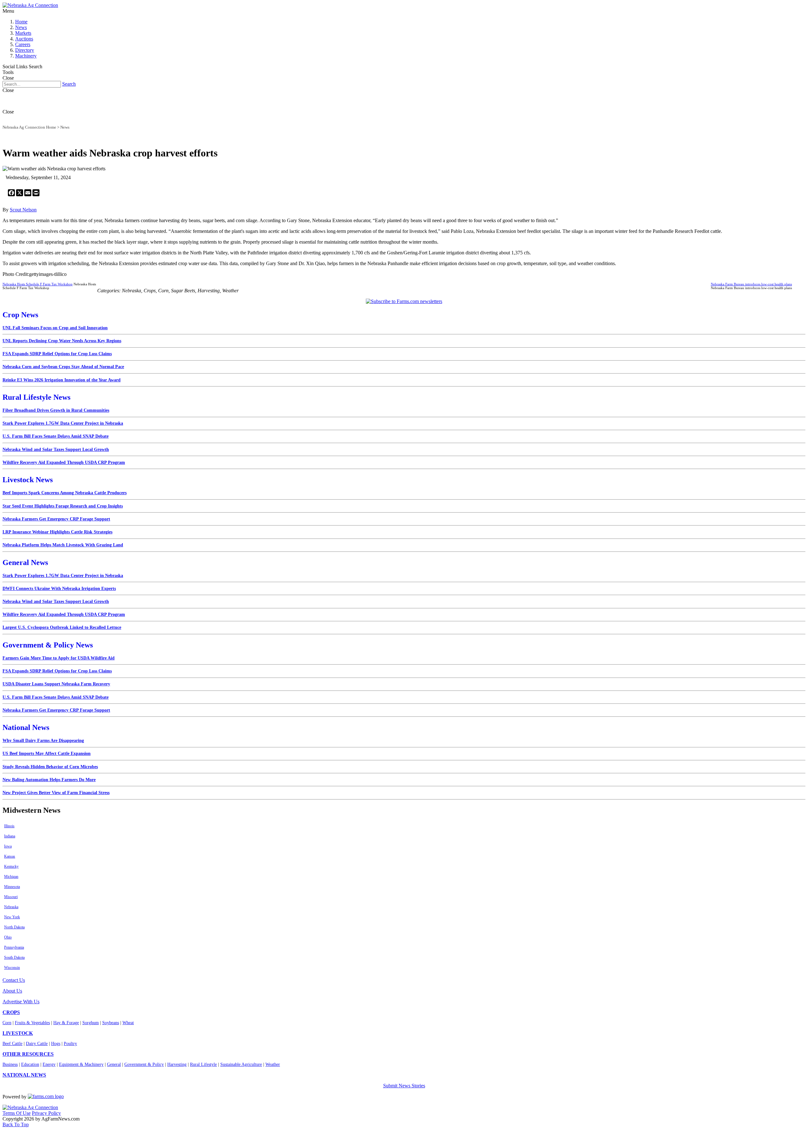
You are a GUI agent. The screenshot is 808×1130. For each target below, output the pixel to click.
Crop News (20, 315)
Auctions (24, 38)
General (114, 1064)
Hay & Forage (66, 1022)
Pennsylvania (14, 947)
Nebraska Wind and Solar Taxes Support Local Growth (56, 449)
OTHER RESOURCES (28, 1054)
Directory (24, 50)
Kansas (9, 856)
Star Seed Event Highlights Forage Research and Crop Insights (63, 506)
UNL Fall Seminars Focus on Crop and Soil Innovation (55, 327)
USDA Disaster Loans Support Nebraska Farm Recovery (56, 684)
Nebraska (11, 907)
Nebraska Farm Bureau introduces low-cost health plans (751, 284)
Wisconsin (12, 967)
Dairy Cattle (37, 1043)
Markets (23, 33)
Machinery (26, 55)
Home (21, 21)
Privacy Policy (46, 1113)
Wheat (128, 1022)
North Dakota (14, 927)
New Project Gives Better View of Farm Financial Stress (56, 792)
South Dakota (14, 957)
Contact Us (14, 980)
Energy (49, 1064)
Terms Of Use (17, 1113)
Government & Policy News (48, 645)
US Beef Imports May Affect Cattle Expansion (47, 753)
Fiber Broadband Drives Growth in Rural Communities (56, 410)
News (21, 27)
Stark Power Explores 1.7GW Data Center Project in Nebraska (63, 423)
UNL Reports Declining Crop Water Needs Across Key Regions (62, 340)
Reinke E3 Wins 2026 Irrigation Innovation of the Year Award (62, 380)
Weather (272, 1064)
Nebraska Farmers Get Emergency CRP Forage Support (56, 519)
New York (12, 917)
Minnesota (12, 886)
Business (10, 1064)
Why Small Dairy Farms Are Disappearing (43, 740)
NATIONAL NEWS (24, 1075)
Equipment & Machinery (81, 1064)
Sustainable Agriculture (241, 1064)
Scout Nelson (23, 209)
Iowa (8, 846)
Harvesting (177, 1064)
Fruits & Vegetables (32, 1022)
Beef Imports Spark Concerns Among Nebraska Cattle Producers (65, 492)
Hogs (55, 1043)
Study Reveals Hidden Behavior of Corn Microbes (50, 766)
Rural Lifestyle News (36, 397)
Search (69, 84)
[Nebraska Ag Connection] (30, 5)
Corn (7, 1022)
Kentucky (11, 866)
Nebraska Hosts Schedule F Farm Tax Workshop (38, 284)
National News (26, 727)
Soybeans (110, 1022)
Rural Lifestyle (203, 1064)
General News (25, 562)
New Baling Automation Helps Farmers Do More (49, 779)
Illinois (9, 826)
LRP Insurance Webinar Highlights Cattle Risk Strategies (57, 532)
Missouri (11, 897)
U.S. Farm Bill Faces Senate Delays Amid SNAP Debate (56, 436)
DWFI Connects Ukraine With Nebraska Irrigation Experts (59, 588)
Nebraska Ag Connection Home (29, 127)
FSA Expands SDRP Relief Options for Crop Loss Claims (57, 353)
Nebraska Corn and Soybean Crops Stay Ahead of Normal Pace (63, 366)
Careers (22, 44)
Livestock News (28, 480)
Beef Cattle (12, 1043)
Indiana (9, 836)
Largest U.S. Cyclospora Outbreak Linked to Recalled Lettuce (62, 627)
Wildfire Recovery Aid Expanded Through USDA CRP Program (64, 462)
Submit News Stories (404, 1085)
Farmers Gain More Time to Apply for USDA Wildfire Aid (59, 658)
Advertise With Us (21, 1001)
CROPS (11, 1012)
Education (30, 1064)
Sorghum (90, 1022)
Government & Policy (144, 1064)
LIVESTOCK (18, 1033)
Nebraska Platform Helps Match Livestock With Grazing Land (63, 545)
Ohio (8, 937)
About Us (12, 990)
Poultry (70, 1043)
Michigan (11, 876)
